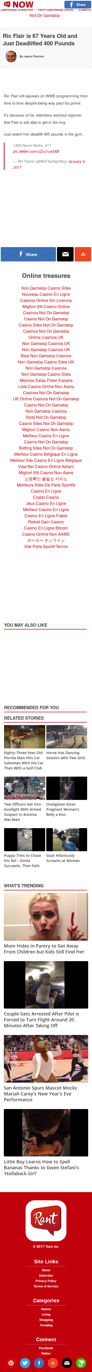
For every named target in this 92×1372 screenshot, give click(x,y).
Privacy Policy (46, 1280)
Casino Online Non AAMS (46, 534)
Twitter (46, 1353)
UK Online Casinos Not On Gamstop (46, 399)
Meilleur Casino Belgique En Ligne (46, 454)
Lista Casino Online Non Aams (46, 386)
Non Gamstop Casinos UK (46, 343)
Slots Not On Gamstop (46, 417)
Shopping (46, 1319)
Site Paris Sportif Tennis (46, 546)
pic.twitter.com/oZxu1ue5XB (36, 151)
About (46, 1270)
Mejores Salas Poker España (46, 380)
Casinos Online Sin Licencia (46, 300)
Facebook (46, 1348)
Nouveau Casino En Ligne (46, 294)
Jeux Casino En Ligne (46, 503)
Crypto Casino (46, 497)
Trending (46, 1325)
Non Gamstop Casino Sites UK (46, 362)
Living (46, 1314)
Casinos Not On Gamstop (46, 313)
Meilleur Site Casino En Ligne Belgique (46, 460)
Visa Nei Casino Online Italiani (46, 466)
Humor (46, 1309)
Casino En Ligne (46, 491)
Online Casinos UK (46, 337)
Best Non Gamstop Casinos (46, 356)
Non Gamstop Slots (55, 9)
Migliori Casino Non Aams (46, 429)
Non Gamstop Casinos (46, 368)
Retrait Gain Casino (46, 522)
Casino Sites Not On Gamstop (46, 325)
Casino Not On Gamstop (60, 12)
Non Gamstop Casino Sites (46, 288)
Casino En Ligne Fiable (46, 516)
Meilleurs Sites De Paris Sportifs (46, 485)
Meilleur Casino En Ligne (46, 436)
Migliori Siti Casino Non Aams (46, 472)
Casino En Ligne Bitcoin (46, 528)
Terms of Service (46, 1286)
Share (81, 4)
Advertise (46, 1275)
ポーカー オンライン (46, 540)
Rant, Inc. (52, 1246)
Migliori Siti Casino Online (46, 306)
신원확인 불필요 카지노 (46, 479)
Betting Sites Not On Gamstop (46, 448)
